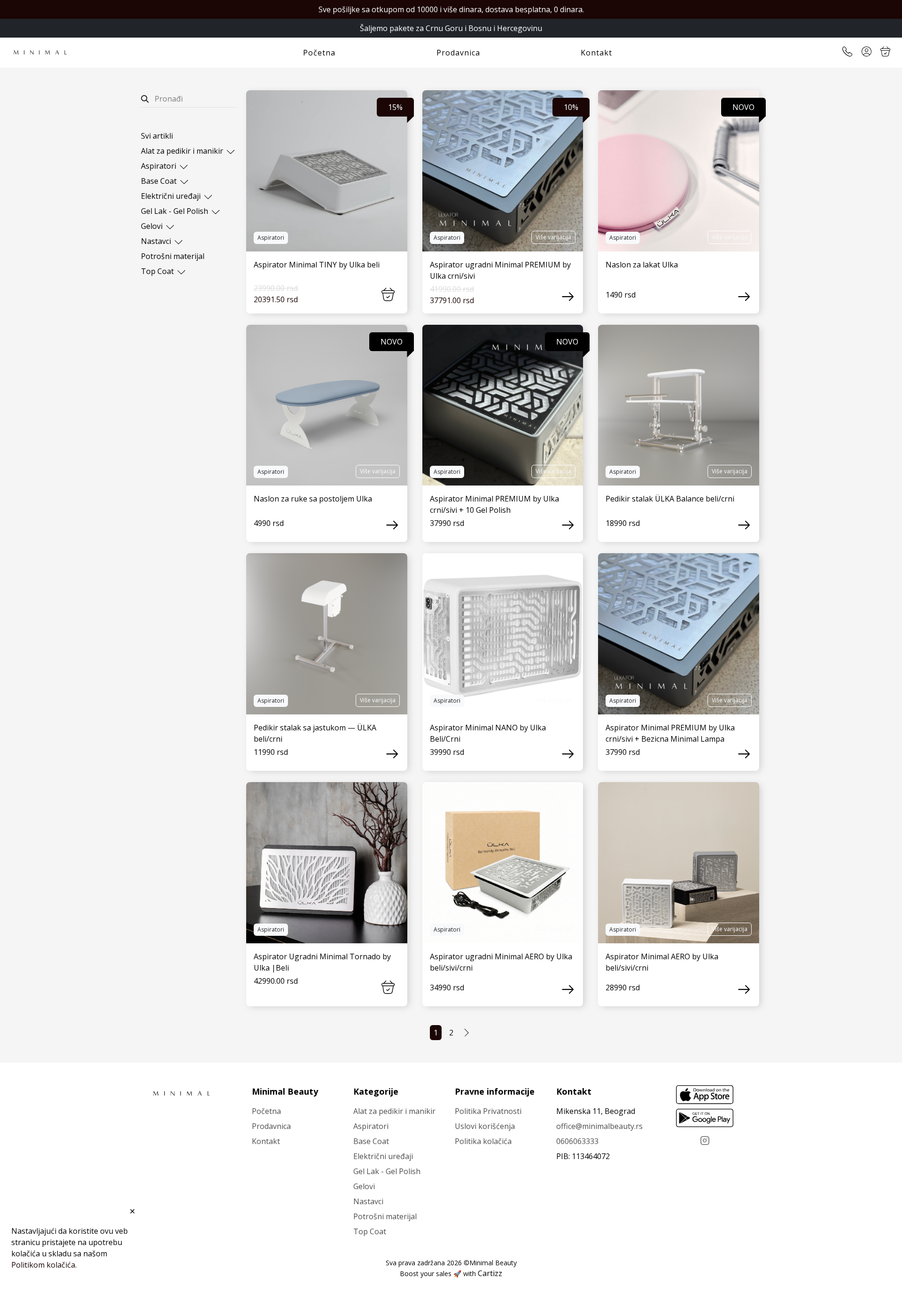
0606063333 (577, 1141)
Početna (319, 52)
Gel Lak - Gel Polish (175, 211)
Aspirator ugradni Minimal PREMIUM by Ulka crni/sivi (500, 270)
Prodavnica (458, 52)
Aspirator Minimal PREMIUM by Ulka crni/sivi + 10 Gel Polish (494, 504)
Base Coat (160, 181)
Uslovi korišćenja (485, 1126)
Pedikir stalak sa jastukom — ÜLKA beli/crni (315, 733)
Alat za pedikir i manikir (183, 151)
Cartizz (490, 1273)
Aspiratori (159, 166)
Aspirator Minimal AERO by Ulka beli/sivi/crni (662, 962)
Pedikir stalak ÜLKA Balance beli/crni (670, 499)
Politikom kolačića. (44, 1265)
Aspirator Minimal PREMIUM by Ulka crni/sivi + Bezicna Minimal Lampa (670, 733)
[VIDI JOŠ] (326, 170)
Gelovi (152, 226)
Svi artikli (157, 136)
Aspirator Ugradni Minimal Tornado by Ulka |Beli (322, 962)
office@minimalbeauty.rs (599, 1126)
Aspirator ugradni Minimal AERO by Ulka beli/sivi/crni (501, 962)
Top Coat (158, 271)
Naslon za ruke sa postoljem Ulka (313, 499)
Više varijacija (553, 237)
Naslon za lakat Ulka (642, 264)
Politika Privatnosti (488, 1111)
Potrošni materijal (172, 256)
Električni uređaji (171, 196)
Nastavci (157, 241)
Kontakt (596, 52)
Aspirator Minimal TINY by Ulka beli (317, 264)
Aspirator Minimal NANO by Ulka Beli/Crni (488, 733)
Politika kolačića (483, 1141)
